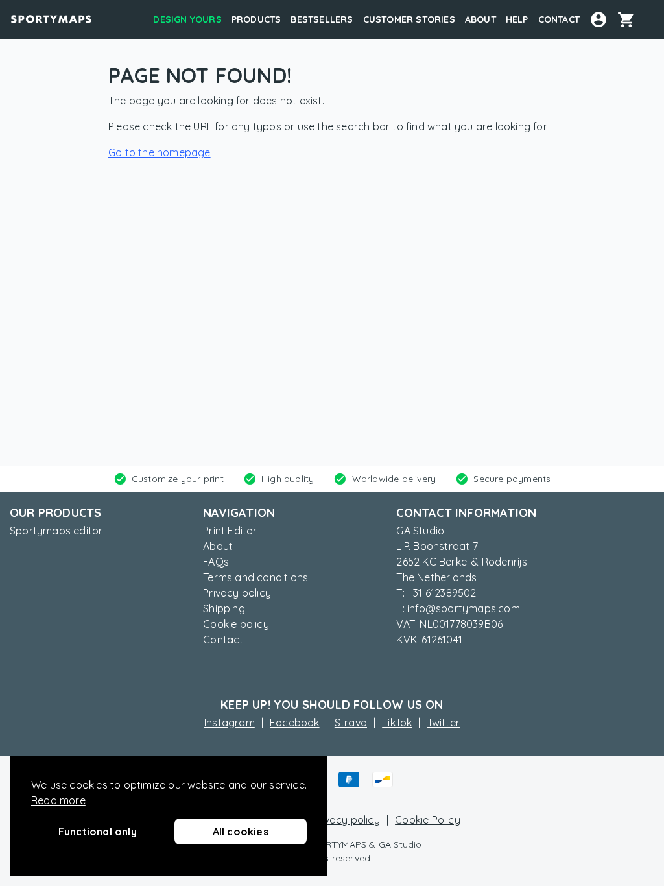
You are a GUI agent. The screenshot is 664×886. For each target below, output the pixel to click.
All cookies (240, 831)
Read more (58, 800)
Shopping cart (631, 19)
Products (256, 19)
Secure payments (512, 479)
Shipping (224, 608)
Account (598, 19)
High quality (287, 479)
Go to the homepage (159, 152)
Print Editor (230, 530)
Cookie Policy (427, 819)
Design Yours (187, 19)
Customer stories (409, 19)
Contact (559, 19)
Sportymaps (51, 19)
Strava (351, 722)
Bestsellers (321, 19)
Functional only (97, 831)
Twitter (443, 722)
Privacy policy (237, 592)
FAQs (216, 561)
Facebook (295, 722)
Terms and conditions (255, 577)
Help (517, 19)
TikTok (397, 722)
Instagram (229, 722)
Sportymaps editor (56, 530)
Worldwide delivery (394, 479)
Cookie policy (236, 623)
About (480, 19)
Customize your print (178, 479)
